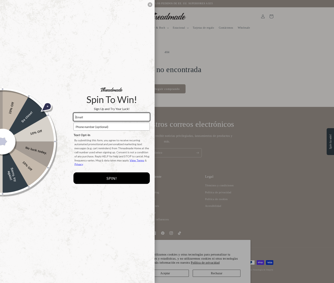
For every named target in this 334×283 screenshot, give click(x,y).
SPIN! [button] (112, 178)
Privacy (78, 164)
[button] (150, 4)
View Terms (137, 160)
